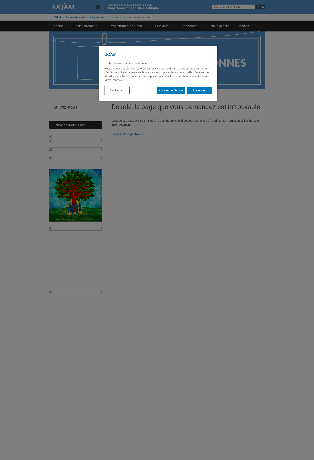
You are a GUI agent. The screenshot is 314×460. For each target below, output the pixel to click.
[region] (158, 73)
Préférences (117, 90)
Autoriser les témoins (171, 90)
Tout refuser (199, 90)
